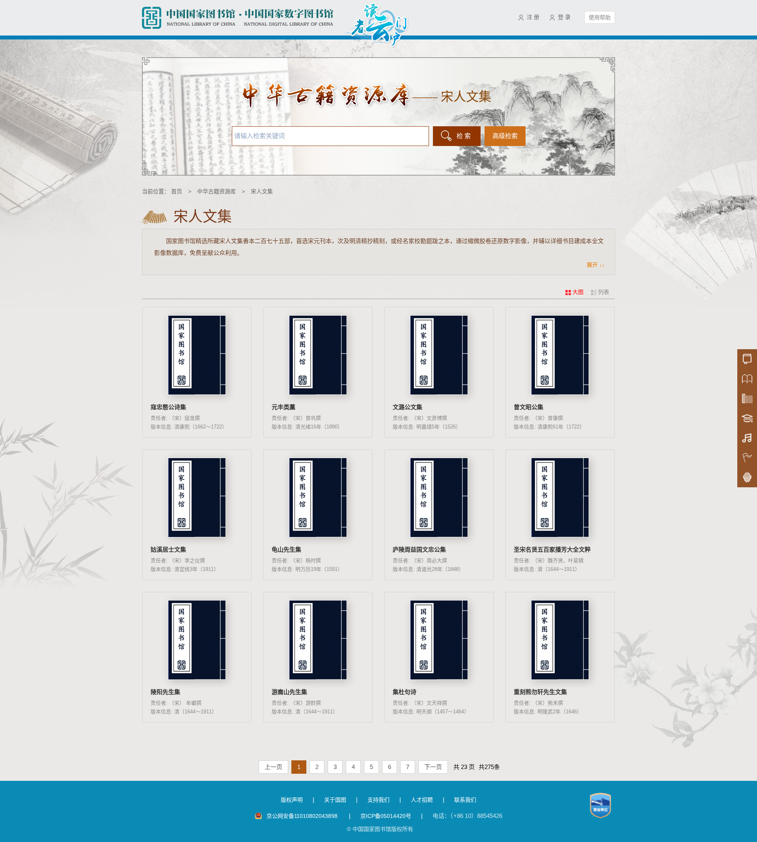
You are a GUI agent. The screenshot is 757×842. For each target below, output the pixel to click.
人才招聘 (422, 800)
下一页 (433, 766)
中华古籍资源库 (216, 191)
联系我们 (465, 800)
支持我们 (378, 800)
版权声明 (292, 800)
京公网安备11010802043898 (303, 816)
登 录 (564, 17)
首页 (176, 191)
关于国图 (335, 800)
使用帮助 (600, 17)
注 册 (533, 17)
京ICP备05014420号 (385, 816)
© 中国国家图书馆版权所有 (380, 829)
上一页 (273, 766)
